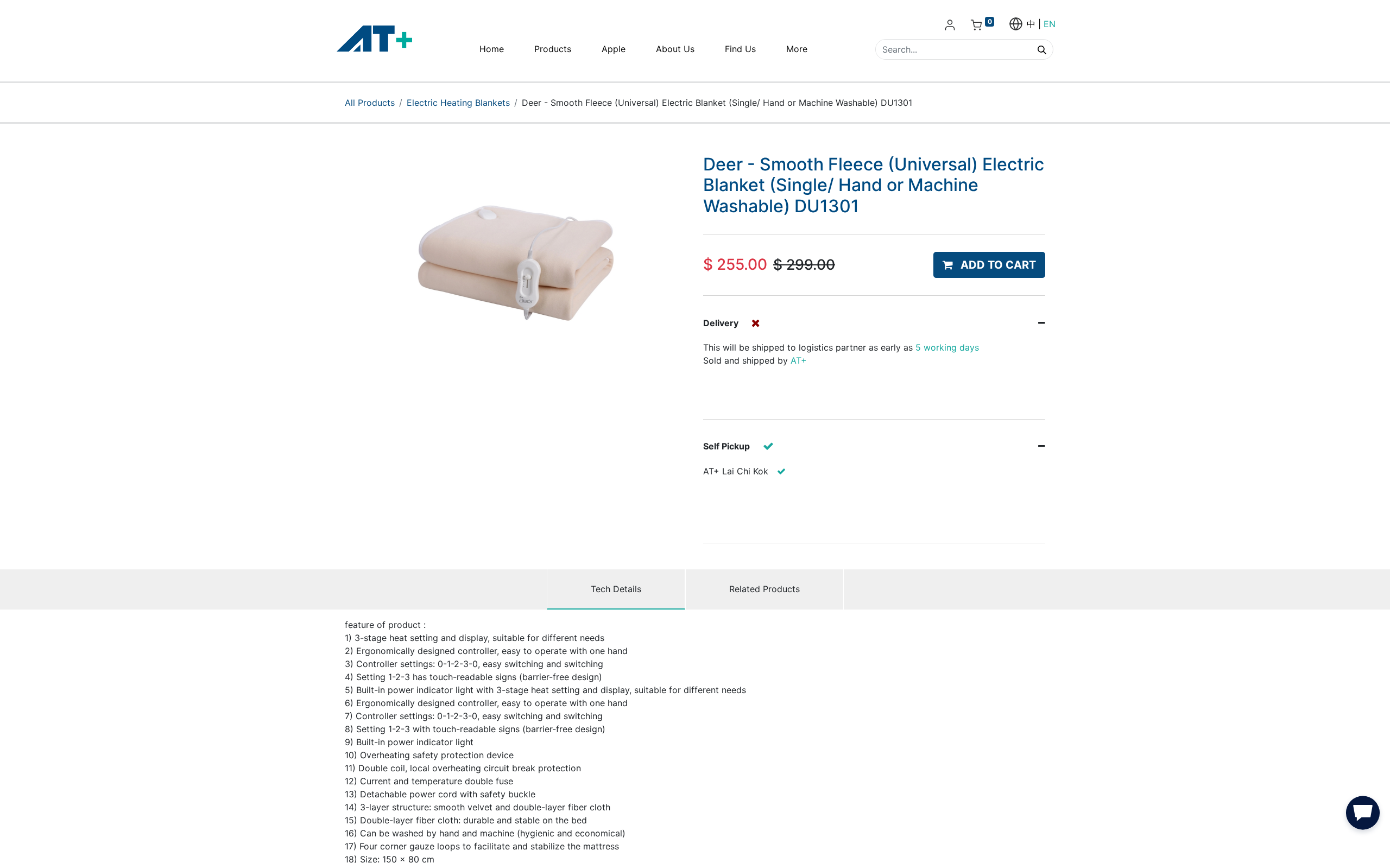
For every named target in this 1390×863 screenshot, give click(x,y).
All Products (370, 102)
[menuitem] (491, 49)
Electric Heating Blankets (458, 102)
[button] (989, 265)
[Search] (1042, 49)
